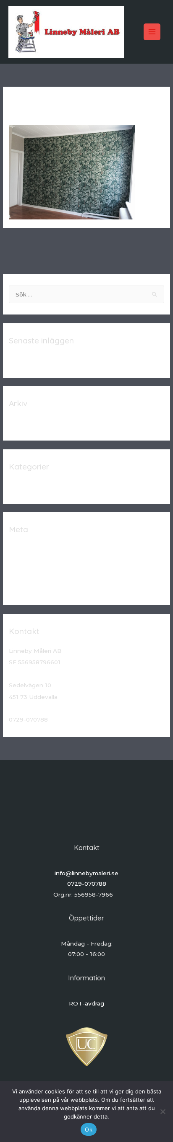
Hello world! (26, 360)
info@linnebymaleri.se (86, 873)
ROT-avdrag (86, 1003)
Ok (88, 1129)
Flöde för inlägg (31, 562)
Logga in (21, 549)
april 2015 (22, 423)
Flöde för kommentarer (42, 575)
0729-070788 (86, 883)
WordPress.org (30, 588)
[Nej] (162, 1111)
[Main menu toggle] (152, 32)
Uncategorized (30, 486)
